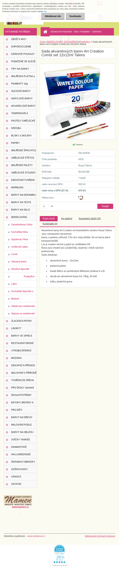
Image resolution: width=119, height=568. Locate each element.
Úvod (42, 42)
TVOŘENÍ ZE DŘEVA (22, 380)
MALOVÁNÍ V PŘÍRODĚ (24, 373)
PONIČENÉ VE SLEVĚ (23, 61)
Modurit (15, 298)
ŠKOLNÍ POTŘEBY (21, 395)
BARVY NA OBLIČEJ (22, 432)
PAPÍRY (15, 143)
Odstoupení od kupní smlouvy (100, 536)
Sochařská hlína (19, 232)
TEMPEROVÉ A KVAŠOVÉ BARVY (21, 114)
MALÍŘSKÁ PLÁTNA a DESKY (23, 77)
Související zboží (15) (90, 218)
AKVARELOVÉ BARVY (23, 106)
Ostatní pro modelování (23, 306)
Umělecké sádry (19, 247)
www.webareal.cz (36, 536)
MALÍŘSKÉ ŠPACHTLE (23, 150)
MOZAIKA (16, 358)
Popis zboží (49, 218)
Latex (14, 284)
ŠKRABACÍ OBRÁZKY (23, 462)
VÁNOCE (16, 476)
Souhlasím (75, 16)
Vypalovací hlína (19, 239)
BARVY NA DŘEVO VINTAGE (21, 418)
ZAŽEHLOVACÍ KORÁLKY (19, 470)
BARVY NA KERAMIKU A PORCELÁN (23, 196)
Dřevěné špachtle (20, 269)
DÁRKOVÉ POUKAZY (23, 54)
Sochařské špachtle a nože (22, 292)
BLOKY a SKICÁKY (21, 135)
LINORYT (16, 328)
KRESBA (16, 128)
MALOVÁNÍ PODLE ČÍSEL (21, 425)
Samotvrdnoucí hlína (21, 224)
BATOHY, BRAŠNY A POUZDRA (22, 403)
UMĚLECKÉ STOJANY (23, 172)
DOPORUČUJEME (21, 46)
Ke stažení (66, 218)
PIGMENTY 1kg (19, 83)
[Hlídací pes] (80, 197)
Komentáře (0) (50, 224)
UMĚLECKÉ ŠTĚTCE (22, 158)
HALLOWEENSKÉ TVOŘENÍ (21, 455)
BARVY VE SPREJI (21, 336)
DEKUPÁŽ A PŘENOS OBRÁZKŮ (23, 366)
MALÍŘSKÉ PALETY (22, 165)
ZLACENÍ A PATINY (21, 321)
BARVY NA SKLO (20, 209)
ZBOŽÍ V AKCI (18, 39)
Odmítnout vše (53, 16)
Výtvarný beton (19, 261)
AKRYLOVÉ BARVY (22, 98)
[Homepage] (46, 31)
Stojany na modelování (23, 313)
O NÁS (65, 39)
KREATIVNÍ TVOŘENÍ (23, 180)
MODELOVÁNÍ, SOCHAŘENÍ (19, 218)
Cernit (14, 254)
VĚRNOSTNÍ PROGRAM (61, 32)
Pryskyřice (29, 276)
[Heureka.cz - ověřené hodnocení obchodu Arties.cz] (59, 546)
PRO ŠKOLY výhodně (22, 387)
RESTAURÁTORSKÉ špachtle (22, 344)
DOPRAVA (96, 32)
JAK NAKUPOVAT (53, 39)
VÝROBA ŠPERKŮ (21, 350)
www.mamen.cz (20, 507)
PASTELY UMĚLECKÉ (23, 121)
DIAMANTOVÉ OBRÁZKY (19, 448)
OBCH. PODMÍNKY (82, 32)
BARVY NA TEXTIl (21, 202)
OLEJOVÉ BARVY (21, 91)
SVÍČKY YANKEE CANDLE (20, 440)
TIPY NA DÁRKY (20, 69)
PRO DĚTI (16, 410)
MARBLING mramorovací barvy (21, 188)
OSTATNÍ (16, 484)
